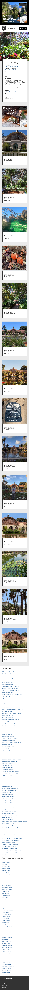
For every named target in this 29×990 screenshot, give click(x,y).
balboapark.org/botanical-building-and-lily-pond (15, 91)
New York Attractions (6, 933)
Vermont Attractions (6, 960)
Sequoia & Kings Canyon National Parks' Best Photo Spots (14, 821)
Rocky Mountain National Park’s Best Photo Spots (12, 804)
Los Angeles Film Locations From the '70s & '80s (12, 752)
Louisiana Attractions (6, 903)
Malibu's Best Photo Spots (7, 763)
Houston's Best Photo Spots (8, 736)
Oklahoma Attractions (6, 941)
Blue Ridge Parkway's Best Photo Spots (10, 690)
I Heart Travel (4, 981)
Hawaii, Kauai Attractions (7, 885)
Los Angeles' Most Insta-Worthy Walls (10, 755)
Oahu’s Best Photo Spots (7, 782)
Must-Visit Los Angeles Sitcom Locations (10, 771)
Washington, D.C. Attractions (8, 966)
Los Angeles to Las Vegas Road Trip (9, 761)
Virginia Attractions (6, 962)
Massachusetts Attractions (7, 910)
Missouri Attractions (6, 918)
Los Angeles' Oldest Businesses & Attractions (11, 759)
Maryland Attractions (6, 908)
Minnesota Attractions (6, 914)
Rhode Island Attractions (7, 947)
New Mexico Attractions (7, 930)
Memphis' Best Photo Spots (7, 767)
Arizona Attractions (6, 866)
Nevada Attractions (6, 924)
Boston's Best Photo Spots (7, 692)
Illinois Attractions (5, 893)
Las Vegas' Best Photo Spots (8, 750)
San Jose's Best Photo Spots (8, 813)
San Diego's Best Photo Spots (8, 809)
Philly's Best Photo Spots (7, 792)
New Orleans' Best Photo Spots (8, 777)
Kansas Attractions (6, 899)
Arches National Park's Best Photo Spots (10, 680)
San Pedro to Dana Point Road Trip (9, 815)
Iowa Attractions (5, 897)
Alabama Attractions (6, 862)
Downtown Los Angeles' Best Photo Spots (10, 719)
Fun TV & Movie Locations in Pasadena (10, 723)
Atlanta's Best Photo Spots (7, 682)
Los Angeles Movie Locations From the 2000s (11, 757)
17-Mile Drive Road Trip (7, 673)
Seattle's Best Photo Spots (7, 817)
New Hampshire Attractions (7, 926)
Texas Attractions (5, 955)
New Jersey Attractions (6, 928)
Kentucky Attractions (6, 901)
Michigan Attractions (6, 912)
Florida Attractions (5, 878)
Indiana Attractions (6, 895)
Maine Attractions (5, 906)
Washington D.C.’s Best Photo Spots (9, 848)
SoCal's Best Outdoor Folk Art (8, 823)
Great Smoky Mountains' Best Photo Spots (11, 730)
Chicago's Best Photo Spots (7, 703)
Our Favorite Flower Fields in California (10, 788)
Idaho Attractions (5, 891)
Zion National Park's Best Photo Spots (10, 854)
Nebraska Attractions (6, 922)
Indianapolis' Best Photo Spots (8, 740)
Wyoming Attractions (6, 972)
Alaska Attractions (5, 864)
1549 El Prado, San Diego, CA (11, 66)
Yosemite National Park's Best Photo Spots (11, 852)
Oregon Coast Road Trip (7, 786)
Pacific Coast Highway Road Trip (9, 790)
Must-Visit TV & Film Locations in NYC (10, 773)
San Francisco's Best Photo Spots (9, 811)
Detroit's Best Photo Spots (7, 717)
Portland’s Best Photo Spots (8, 796)
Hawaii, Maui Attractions (7, 887)
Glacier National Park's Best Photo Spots (10, 725)
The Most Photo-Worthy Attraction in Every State (12, 838)
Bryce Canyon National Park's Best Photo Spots (12, 694)
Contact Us (4, 987)
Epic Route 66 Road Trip (7, 721)
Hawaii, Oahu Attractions (7, 889)
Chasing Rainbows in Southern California (10, 700)
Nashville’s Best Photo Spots (8, 775)
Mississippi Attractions (6, 916)
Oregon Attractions (6, 943)
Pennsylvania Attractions (7, 945)
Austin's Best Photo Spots (7, 684)
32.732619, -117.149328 (10, 69)
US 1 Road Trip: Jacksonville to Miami (10, 844)
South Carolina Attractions (7, 949)
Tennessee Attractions (6, 953)
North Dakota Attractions (7, 937)
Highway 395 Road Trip (7, 734)
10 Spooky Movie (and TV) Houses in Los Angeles (12, 671)
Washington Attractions (6, 964)
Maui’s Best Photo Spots (7, 765)
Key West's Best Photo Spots (8, 746)
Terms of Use (4, 985)
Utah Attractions (5, 958)
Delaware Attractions (6, 876)
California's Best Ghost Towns (8, 698)
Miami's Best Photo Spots (7, 769)
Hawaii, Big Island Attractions (8, 883)
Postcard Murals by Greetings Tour (9, 798)
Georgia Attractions (6, 881)
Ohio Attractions (5, 939)
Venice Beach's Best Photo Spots (9, 846)
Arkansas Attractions (6, 868)
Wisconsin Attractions (6, 970)
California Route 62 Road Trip (8, 696)
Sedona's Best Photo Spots (7, 819)
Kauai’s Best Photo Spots (7, 744)
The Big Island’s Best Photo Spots (9, 834)
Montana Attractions (6, 920)
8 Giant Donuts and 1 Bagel (7, 678)
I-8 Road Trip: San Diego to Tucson (9, 738)
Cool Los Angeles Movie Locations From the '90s (12, 709)
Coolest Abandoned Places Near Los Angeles (11, 707)
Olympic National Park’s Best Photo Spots (10, 784)
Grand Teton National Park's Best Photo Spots (11, 727)
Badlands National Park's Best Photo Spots (11, 686)
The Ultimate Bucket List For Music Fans (10, 840)
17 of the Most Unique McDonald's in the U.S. (11, 675)
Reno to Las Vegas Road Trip (8, 800)
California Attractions (6, 870)
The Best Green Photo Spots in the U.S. (10, 829)
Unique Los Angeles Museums (8, 842)
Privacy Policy (5, 983)
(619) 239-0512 (8, 95)
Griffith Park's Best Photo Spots (8, 732)
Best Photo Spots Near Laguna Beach (10, 688)
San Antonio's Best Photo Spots (8, 807)
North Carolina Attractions (7, 935)
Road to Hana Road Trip (7, 802)
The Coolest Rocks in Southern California (10, 836)
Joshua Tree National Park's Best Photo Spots (11, 742)
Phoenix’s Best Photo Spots (7, 794)
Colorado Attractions (6, 872)
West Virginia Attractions (7, 968)
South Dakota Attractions (7, 951)
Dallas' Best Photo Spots (7, 711)
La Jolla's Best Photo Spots (7, 748)
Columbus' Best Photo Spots (8, 705)
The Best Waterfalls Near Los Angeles (10, 831)
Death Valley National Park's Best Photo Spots (11, 713)
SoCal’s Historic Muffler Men (8, 825)
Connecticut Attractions (6, 874)
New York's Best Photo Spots (8, 779)
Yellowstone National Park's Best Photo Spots (11, 850)
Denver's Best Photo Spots (7, 715)
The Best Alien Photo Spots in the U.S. (10, 827)
